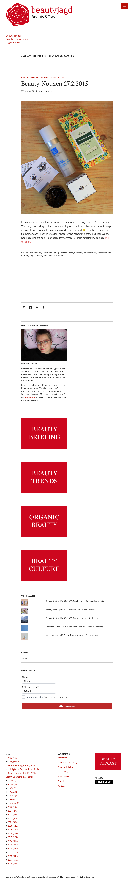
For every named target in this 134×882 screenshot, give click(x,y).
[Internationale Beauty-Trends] (44, 493)
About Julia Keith (65, 767)
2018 (13, 833)
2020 (13, 825)
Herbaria (78, 252)
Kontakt (61, 786)
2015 (13, 844)
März (13, 795)
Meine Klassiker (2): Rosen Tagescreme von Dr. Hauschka (72, 635)
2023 (12, 814)
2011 (13, 859)
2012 (13, 855)
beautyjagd (48, 91)
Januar (14, 803)
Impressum (62, 757)
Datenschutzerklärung (56, 697)
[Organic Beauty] (44, 537)
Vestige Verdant (56, 255)
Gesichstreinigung (50, 252)
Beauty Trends (14, 35)
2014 (13, 848)
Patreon (24, 255)
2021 (12, 822)
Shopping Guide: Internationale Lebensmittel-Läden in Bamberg (74, 626)
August (14, 761)
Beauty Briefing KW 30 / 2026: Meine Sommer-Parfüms (70, 609)
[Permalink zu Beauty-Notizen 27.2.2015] (67, 213)
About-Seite (30, 397)
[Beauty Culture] (44, 581)
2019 (13, 829)
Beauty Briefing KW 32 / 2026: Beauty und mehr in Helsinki (72, 618)
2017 (13, 837)
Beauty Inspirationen (17, 38)
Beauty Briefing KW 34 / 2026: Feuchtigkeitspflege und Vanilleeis (75, 601)
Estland (24, 252)
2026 (12, 757)
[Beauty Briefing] (44, 449)
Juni (13, 784)
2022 (12, 818)
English (61, 781)
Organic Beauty (14, 42)
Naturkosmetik (59, 77)
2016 (13, 840)
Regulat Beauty (36, 255)
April (13, 791)
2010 (12, 863)
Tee (46, 255)
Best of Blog (63, 772)
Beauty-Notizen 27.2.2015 (54, 83)
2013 (13, 852)
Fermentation (35, 252)
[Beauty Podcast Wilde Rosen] (108, 770)
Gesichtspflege (29, 77)
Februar (15, 799)
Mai (13, 788)
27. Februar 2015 (29, 91)
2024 (12, 810)
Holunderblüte (89, 252)
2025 (12, 806)
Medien (45, 77)
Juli (13, 780)
